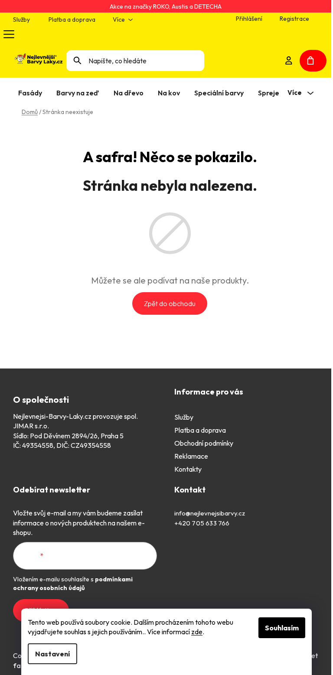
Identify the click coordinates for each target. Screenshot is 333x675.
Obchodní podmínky (203, 443)
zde (196, 631)
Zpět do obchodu (170, 303)
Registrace (294, 19)
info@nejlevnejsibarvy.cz (209, 513)
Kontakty (188, 469)
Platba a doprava (72, 19)
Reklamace (191, 456)
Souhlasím (282, 627)
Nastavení (52, 653)
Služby (21, 19)
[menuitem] (32, 93)
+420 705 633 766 (202, 523)
